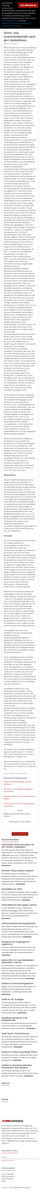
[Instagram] (5, 1106)
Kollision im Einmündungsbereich (17, 983)
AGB (13, 1190)
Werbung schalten (8, 1160)
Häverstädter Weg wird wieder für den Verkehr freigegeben (18, 845)
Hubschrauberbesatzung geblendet (19, 923)
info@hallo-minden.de (15, 1181)
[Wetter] (5, 1090)
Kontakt (4, 1157)
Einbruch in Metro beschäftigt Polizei (19, 1052)
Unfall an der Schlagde (13, 999)
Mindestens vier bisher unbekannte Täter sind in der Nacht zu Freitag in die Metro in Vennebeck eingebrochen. (20, 1057)
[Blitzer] (12, 1090)
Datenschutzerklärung (10, 21)
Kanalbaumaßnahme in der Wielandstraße (15, 1019)
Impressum (6, 1190)
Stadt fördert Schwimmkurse (15, 1033)
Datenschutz (22, 1190)
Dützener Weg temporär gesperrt (18, 870)
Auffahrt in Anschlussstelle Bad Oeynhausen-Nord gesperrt (17, 1066)
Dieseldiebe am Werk (12, 889)
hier (30, 764)
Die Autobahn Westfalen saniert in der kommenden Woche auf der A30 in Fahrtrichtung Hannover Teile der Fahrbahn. (20, 1073)
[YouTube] (18, 1106)
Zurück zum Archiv (20, 834)
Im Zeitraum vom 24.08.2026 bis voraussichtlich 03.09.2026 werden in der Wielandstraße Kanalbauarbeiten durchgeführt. (19, 1025)
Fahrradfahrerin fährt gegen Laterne (19, 905)
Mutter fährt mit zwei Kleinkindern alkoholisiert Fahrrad (18, 961)
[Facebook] (12, 1106)
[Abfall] (18, 1090)
